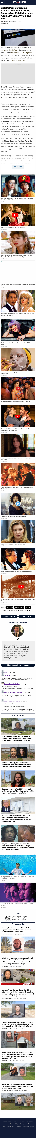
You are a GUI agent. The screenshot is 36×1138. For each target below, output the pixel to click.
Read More (18, 167)
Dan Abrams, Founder (28, 1126)
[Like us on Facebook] (18, 611)
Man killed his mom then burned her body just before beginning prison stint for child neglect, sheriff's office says (17, 1086)
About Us (15, 1121)
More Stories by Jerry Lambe (18, 665)
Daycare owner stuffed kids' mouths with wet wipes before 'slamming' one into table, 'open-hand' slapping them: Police (18, 791)
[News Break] (29, 611)
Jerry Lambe (4, 21)
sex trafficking (19, 607)
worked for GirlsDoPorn (9, 50)
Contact (18, 1126)
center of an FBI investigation (21, 53)
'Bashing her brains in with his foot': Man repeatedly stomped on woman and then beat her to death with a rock (16, 930)
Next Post (25, 616)
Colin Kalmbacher (7, 934)
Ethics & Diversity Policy (8, 1126)
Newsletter (30, 1121)
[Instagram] (22, 611)
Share (5, 26)
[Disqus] (18, 690)
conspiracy (9, 607)
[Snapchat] (27, 611)
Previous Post (10, 616)
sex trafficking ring (19, 60)
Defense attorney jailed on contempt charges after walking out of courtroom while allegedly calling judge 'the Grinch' (16, 764)
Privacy (8, 1124)
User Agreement (24, 1124)
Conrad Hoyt (5, 966)
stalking (28, 607)
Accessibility (14, 1124)
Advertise (22, 1121)
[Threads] (24, 611)
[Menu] (2, 2)
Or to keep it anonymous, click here (19, 918)
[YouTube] (16, 611)
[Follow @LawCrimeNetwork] (25, 611)
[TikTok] (20, 611)
